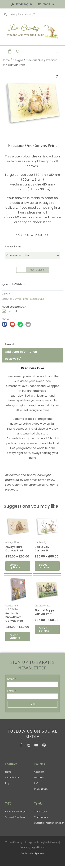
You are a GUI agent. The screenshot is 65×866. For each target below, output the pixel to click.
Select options (15, 566)
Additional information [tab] (21, 352)
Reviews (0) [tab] (13, 359)
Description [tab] (13, 344)
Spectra (39, 854)
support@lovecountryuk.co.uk (27, 217)
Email (10, 691)
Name (11, 679)
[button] (57, 51)
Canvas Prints (13, 247)
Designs (17, 60)
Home (6, 60)
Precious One (34, 60)
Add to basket (37, 270)
